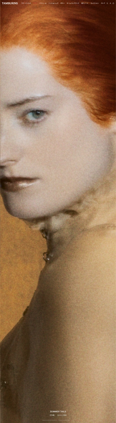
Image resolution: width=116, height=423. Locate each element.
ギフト (35, 3)
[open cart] (113, 3)
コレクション (94, 3)
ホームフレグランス (73, 3)
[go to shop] (58, 211)
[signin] (110, 3)
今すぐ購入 (52, 415)
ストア (103, 3)
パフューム (43, 3)
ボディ (62, 3)
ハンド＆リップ (53, 3)
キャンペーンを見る (61, 415)
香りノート (84, 3)
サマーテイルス (26, 3)
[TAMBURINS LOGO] (10, 3)
